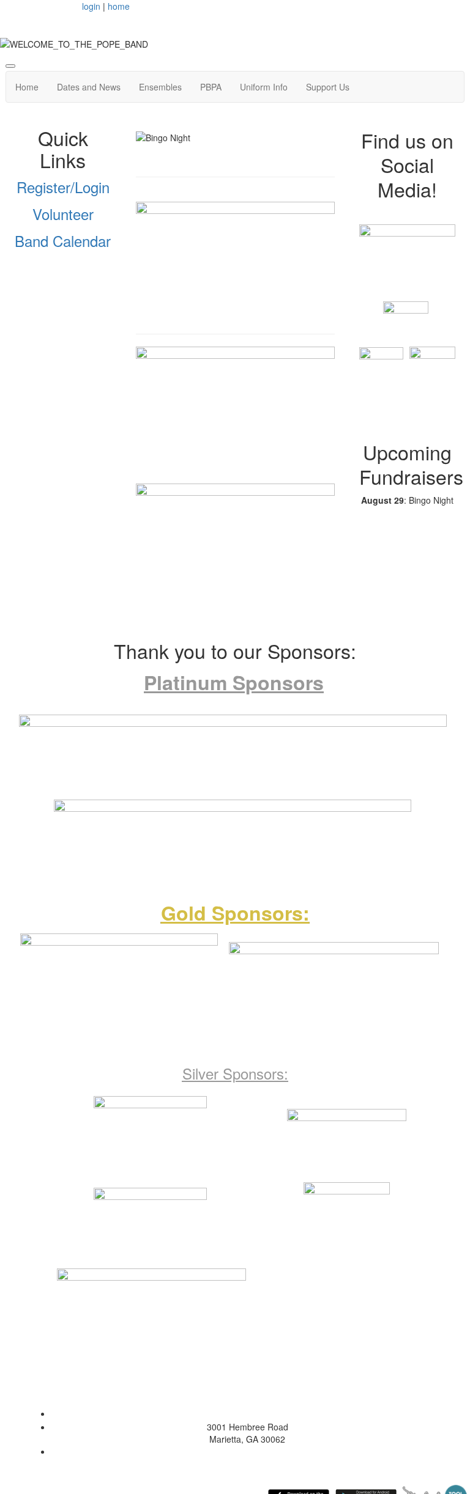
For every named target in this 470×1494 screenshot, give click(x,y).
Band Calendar (63, 240)
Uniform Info (264, 87)
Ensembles (160, 87)
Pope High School (247, 1413)
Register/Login (63, 186)
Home (27, 87)
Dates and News (89, 87)
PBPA (211, 87)
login (91, 6)
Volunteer (63, 213)
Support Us (327, 87)
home (119, 6)
